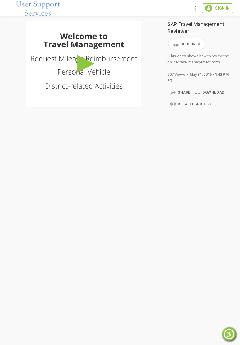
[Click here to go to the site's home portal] (38, 8)
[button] (186, 43)
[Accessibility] (229, 334)
